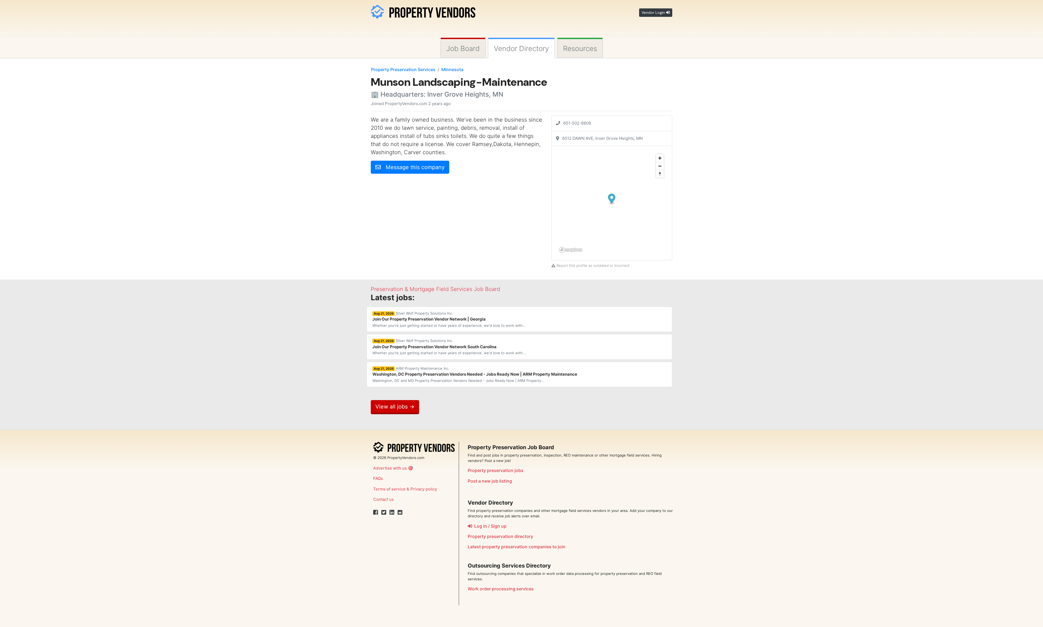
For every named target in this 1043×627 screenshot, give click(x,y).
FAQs (378, 478)
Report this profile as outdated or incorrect (592, 265)
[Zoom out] (660, 166)
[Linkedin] (391, 512)
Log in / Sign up (489, 526)
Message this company (413, 167)
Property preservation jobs (495, 470)
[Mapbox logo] (571, 250)
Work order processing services (501, 588)
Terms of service (389, 489)
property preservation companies (516, 546)
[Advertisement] (416, 216)
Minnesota (452, 69)
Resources (580, 48)
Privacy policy (423, 489)
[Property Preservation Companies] (423, 10)
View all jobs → (394, 406)
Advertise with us (390, 468)
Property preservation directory (500, 536)
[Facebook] (375, 512)
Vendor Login (654, 12)
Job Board (463, 48)
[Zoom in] (660, 158)
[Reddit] (400, 512)
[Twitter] (383, 512)
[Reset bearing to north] (660, 174)
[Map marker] (611, 199)
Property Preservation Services (403, 69)
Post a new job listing (490, 481)
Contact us (383, 499)
